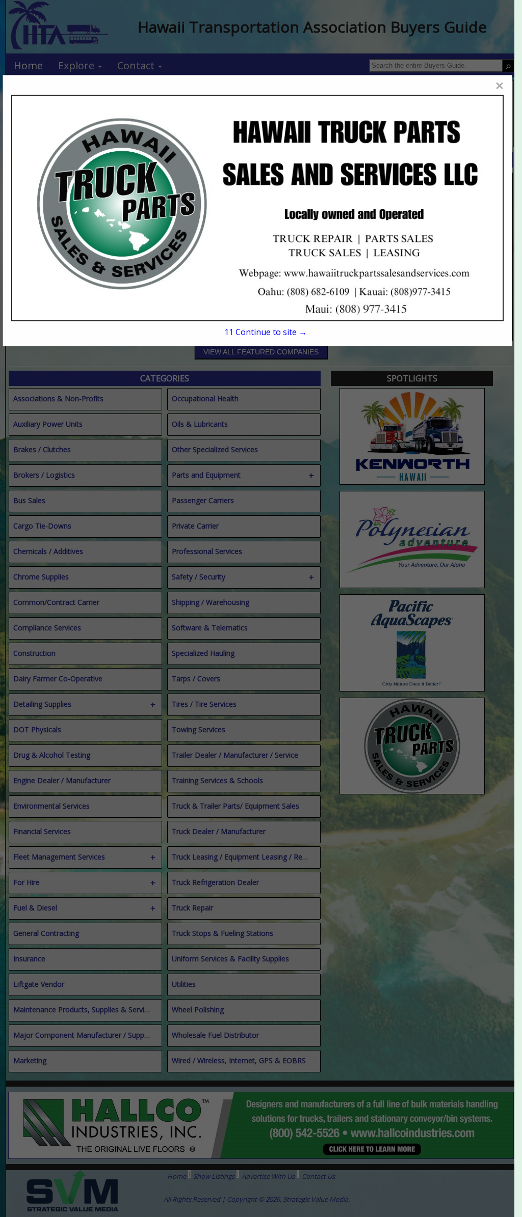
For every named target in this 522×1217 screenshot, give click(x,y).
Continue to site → (265, 332)
